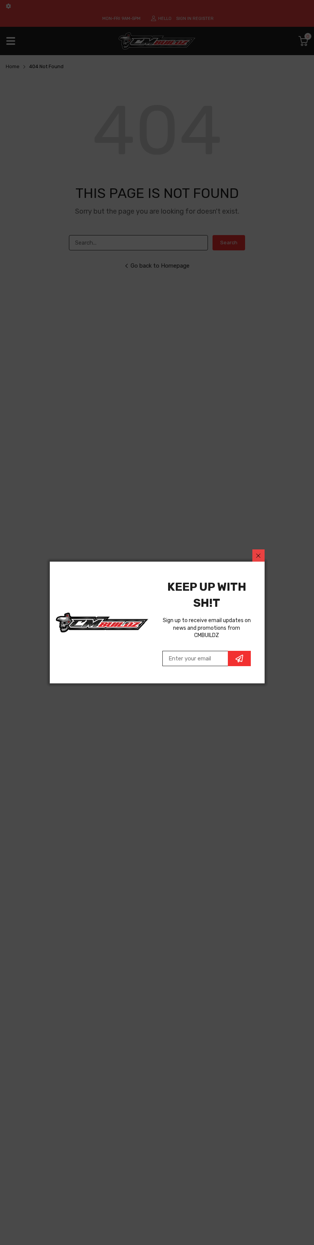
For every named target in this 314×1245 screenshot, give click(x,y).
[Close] (258, 555)
